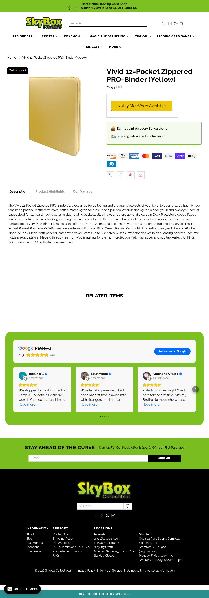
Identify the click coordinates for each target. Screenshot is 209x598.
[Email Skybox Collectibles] (113, 516)
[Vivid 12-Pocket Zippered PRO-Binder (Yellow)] (54, 116)
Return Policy (62, 542)
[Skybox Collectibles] (44, 23)
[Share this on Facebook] (120, 175)
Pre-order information (67, 551)
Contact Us (60, 534)
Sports (48, 36)
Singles (93, 46)
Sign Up (164, 458)
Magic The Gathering (108, 36)
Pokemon (72, 36)
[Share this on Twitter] (110, 175)
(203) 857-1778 (103, 547)
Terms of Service (111, 570)
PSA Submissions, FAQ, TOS (71, 547)
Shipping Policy (63, 538)
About (30, 534)
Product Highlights (50, 191)
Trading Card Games (174, 36)
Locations (32, 547)
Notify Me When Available (141, 105)
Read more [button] (27, 404)
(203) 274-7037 (148, 551)
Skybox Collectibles (58, 570)
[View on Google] (23, 376)
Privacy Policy (85, 570)
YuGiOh (141, 36)
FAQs (56, 555)
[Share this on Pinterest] (131, 175)
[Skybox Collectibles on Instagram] (101, 516)
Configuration (83, 191)
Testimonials (34, 542)
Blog (29, 538)
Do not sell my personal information (151, 570)
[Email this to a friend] (141, 175)
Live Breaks (33, 551)
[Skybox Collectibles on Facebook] (96, 516)
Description (18, 191)
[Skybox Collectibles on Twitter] (107, 516)
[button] (104, 594)
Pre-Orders (22, 36)
